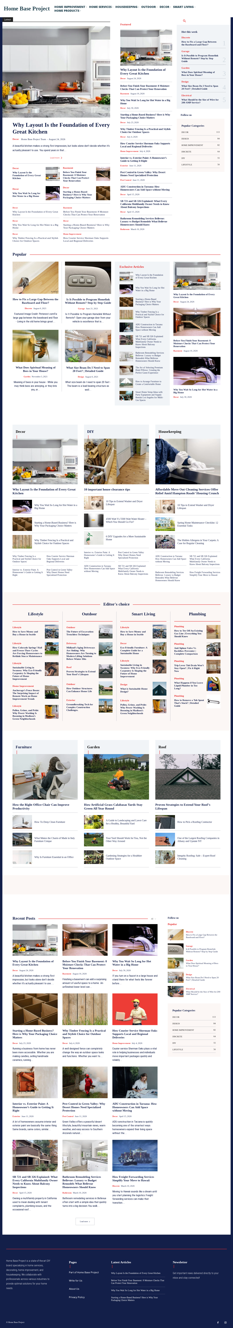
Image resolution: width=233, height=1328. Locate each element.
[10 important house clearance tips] (116, 461)
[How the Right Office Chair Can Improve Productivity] (45, 777)
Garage (140, 36)
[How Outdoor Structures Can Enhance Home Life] (106, 688)
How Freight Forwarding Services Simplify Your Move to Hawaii (205, 573)
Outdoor (154, 53)
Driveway (168, 28)
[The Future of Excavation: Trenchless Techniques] (106, 631)
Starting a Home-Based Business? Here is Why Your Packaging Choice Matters (77, 195)
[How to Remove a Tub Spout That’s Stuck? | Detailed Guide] (213, 701)
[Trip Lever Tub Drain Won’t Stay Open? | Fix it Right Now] (213, 667)
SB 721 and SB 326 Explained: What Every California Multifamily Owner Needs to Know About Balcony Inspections (144, 204)
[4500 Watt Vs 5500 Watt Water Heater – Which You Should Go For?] (94, 520)
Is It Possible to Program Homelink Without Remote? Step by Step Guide (199, 58)
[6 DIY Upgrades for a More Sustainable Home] (94, 538)
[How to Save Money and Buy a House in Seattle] (52, 631)
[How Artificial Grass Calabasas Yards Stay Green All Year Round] (116, 777)
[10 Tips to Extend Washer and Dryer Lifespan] (94, 503)
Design (135, 28)
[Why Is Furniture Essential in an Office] (22, 857)
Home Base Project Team (33, 139)
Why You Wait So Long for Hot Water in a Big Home (26, 194)
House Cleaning (131, 44)
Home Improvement (72, 234)
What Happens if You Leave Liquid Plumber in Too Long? (188, 685)
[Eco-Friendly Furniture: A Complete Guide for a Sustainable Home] (159, 649)
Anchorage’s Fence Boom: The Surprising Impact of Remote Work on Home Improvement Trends (26, 694)
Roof (156, 57)
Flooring (157, 32)
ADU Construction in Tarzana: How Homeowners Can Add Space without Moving (145, 188)
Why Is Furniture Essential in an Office (54, 857)
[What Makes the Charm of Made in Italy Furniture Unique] (22, 839)
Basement (68, 168)
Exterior (139, 32)
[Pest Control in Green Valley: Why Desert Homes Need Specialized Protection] (85, 1082)
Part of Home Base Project (84, 1272)
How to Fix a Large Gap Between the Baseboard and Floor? (198, 43)
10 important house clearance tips (107, 489)
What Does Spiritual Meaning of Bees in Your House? (198, 73)
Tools (169, 61)
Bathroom (148, 24)
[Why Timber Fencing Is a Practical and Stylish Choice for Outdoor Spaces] (126, 314)
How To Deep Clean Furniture (49, 822)
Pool (148, 57)
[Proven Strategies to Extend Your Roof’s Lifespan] (106, 671)
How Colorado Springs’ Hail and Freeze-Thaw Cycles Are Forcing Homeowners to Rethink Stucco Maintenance (27, 651)
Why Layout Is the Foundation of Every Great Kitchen (27, 175)
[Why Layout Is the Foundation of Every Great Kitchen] (56, 72)
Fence (148, 32)
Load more (55, 157)
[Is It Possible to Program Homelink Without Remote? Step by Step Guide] (88, 278)
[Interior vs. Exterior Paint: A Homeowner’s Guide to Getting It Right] (35, 1082)
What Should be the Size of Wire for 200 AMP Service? (200, 101)
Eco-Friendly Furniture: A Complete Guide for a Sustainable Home (133, 650)
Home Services (166, 40)
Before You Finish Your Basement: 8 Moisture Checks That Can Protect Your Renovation (85, 213)
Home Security (150, 40)
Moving (144, 53)
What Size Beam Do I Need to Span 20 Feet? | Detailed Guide (199, 87)
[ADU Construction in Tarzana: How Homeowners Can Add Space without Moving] (126, 327)
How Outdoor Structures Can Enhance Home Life (79, 690)
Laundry (144, 48)
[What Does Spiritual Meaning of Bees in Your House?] (35, 346)
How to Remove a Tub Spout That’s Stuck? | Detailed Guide (189, 703)
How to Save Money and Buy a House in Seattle (25, 633)
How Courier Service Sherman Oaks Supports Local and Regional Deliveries (85, 239)
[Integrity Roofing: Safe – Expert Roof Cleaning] (165, 857)
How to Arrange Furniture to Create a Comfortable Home (148, 382)
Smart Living (158, 61)
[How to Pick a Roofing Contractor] (165, 822)
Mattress (133, 53)
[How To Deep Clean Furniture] (22, 822)
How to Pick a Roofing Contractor (194, 822)
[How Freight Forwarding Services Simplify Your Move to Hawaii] (135, 1155)
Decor (16, 139)
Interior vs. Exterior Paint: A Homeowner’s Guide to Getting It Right (143, 159)
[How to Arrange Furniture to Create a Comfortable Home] (126, 383)
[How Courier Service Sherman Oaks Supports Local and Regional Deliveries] (135, 1009)
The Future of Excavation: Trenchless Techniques (80, 633)
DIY (153, 28)
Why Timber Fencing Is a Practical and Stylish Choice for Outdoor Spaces (35, 239)
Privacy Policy (77, 1297)
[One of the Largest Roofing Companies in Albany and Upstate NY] (165, 839)
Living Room (167, 48)
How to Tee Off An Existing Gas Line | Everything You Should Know (188, 633)
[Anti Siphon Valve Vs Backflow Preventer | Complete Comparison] (213, 649)
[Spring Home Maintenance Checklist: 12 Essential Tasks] (165, 524)
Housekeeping (148, 44)
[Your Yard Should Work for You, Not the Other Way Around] (94, 839)
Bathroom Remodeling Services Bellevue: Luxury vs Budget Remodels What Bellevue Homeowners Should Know (143, 221)
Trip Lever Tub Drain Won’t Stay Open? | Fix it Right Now (189, 668)
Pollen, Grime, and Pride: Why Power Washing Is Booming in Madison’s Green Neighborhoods (26, 714)
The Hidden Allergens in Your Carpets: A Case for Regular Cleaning (198, 542)
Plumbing (139, 57)
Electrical (128, 32)
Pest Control (167, 53)
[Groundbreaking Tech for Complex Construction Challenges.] (106, 706)
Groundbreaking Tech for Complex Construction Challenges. (79, 707)
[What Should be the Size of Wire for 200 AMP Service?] (176, 991)
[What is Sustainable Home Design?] (159, 689)
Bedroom (160, 24)
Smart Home (167, 57)
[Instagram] (226, 1323)
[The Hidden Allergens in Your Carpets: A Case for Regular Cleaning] (165, 542)
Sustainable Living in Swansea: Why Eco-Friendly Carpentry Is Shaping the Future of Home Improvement (27, 673)
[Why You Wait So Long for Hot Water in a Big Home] (53, 193)
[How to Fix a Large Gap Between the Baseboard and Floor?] (35, 278)
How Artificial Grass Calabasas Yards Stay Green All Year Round (113, 806)
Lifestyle (154, 48)
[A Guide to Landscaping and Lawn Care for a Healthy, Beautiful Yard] (94, 822)
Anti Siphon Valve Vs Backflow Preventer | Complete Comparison (186, 651)
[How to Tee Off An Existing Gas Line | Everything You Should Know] (213, 632)
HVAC (159, 44)
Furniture (168, 32)
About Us (74, 1288)
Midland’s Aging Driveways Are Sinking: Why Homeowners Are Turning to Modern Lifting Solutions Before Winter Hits (81, 653)
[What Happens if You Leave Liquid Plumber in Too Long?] (213, 684)
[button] (184, 21)
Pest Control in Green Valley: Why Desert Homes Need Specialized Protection (142, 174)
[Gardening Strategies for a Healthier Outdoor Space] (94, 857)
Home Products (134, 40)
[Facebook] (218, 1323)
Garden (149, 36)
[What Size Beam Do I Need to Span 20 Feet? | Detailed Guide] (88, 346)
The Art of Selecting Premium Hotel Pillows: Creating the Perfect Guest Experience (149, 370)
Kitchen (169, 44)
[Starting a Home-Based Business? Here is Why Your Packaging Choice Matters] (103, 193)
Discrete (145, 28)
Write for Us (75, 1280)
